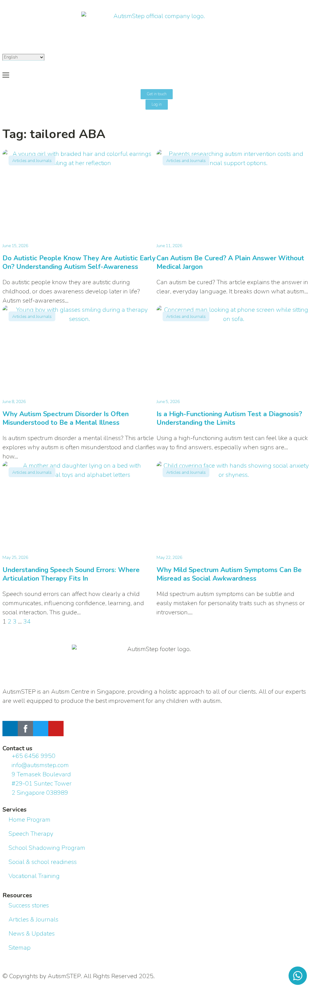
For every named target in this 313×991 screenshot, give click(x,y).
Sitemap (20, 948)
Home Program (29, 820)
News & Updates (32, 933)
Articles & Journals (33, 919)
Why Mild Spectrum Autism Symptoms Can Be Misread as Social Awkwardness (229, 574)
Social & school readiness (43, 862)
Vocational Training (34, 876)
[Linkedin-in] (10, 728)
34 (27, 621)
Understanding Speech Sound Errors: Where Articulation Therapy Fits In (71, 574)
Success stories (29, 905)
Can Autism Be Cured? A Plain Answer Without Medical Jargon (230, 262)
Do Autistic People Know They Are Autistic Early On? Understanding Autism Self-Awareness (79, 262)
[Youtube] (56, 728)
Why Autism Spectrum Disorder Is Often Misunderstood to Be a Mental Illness (65, 418)
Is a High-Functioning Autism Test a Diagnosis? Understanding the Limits (229, 418)
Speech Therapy (31, 834)
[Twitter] (40, 728)
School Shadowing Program (47, 848)
